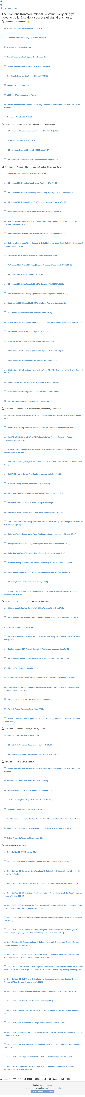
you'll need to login (53, 1088)
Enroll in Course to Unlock (42, 1091)
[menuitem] (1, 5)
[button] (1, 2)
